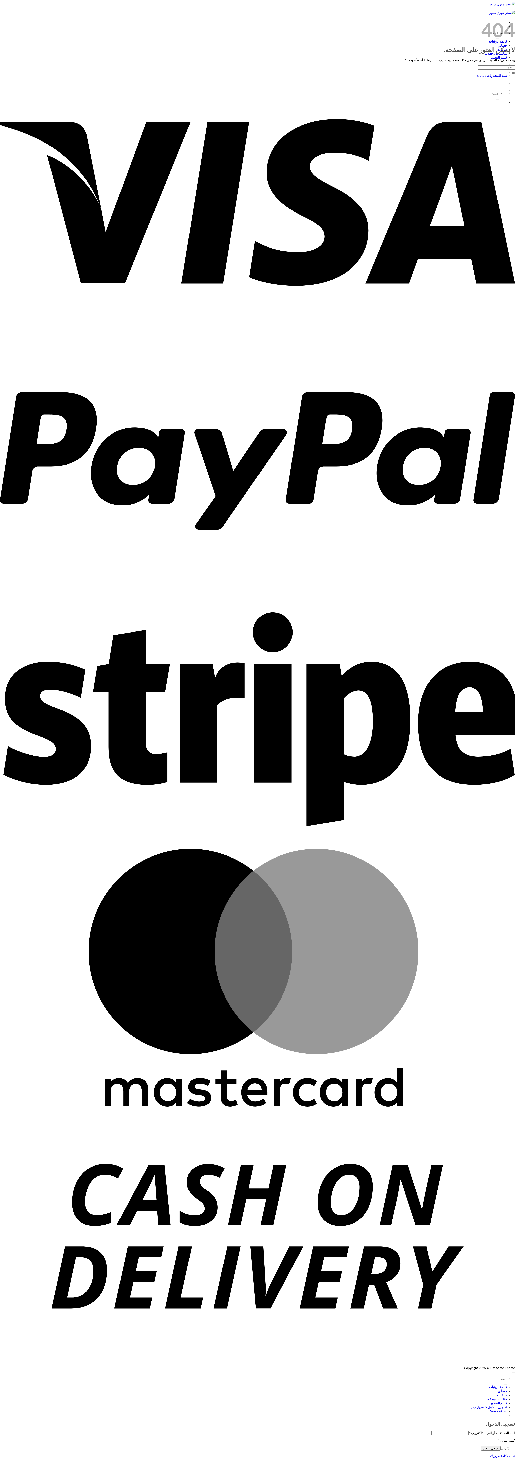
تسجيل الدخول (491, 1448)
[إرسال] (513, 73)
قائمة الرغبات (498, 1387)
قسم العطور (498, 57)
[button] (498, 1411)
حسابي (502, 45)
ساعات (502, 1395)
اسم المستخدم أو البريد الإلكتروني (492, 1433)
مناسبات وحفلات (496, 1399)
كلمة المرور (506, 1440)
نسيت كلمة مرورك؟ (501, 1456)
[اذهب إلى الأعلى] (513, 1372)
